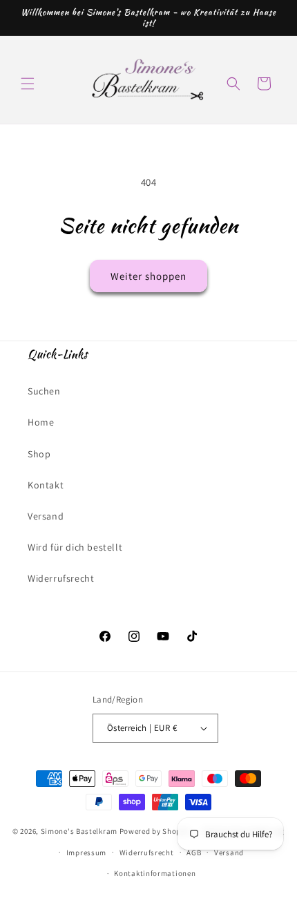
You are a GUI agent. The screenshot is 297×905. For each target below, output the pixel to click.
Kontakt (46, 485)
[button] (27, 83)
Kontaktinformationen (154, 873)
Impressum (86, 852)
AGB (193, 852)
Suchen (44, 391)
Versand (46, 516)
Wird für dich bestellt (75, 547)
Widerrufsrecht (61, 578)
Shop (39, 454)
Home (41, 422)
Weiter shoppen (148, 276)
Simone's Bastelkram (79, 831)
